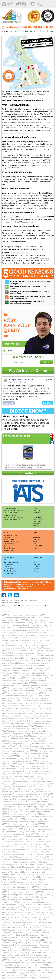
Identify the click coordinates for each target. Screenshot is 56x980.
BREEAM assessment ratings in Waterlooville (28, 685)
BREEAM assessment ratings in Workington (19, 960)
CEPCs (35, 533)
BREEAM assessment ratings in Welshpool (30, 716)
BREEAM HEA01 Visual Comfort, (34, 255)
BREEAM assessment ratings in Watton (36, 690)
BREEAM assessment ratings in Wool (16, 947)
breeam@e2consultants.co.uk (21, 219)
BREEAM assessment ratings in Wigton (25, 853)
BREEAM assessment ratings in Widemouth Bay (21, 847)
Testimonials (38, 521)
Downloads (8, 566)
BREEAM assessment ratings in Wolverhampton (23, 921)
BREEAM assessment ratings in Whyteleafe (19, 839)
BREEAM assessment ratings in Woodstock (31, 945)
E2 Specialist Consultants (22, 379)
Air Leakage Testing (11, 541)
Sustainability (9, 550)
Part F (35, 544)
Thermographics (9, 543)
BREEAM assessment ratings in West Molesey (29, 766)
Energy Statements (10, 548)
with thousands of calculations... (27, 303)
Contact (36, 525)
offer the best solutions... (29, 292)
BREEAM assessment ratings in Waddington (24, 616)
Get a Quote (8, 564)
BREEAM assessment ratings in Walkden (27, 623)
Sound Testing (9, 539)
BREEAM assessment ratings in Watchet (37, 678)
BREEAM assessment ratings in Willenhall (25, 858)
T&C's (35, 562)
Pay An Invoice (9, 558)
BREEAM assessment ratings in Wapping (18, 660)
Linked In (36, 571)
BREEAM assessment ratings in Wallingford (24, 628)
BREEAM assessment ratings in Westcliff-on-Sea (21, 779)
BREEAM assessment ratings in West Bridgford (24, 732)
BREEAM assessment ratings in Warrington (31, 673)
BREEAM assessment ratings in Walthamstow (20, 645)
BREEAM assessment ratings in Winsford (35, 894)
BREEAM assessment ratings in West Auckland (20, 731)
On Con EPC (37, 546)
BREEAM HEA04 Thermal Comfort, (16, 258)
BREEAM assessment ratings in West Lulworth (23, 759)
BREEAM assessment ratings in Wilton (17, 869)
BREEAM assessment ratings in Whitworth (30, 836)
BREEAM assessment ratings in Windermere (25, 885)
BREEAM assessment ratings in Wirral (17, 904)
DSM (35, 548)
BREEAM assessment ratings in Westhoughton (27, 785)
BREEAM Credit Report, (11, 255)
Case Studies (38, 519)
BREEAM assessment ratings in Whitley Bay (23, 825)
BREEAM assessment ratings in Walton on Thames (24, 646)
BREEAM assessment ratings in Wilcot (25, 857)
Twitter (36, 569)
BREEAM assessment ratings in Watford (17, 688)
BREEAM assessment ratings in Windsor (37, 889)
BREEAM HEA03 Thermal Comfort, (16, 260)
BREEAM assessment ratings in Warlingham (23, 666)
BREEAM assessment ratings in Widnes (25, 848)
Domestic (36, 512)
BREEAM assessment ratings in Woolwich (18, 952)
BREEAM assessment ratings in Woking (33, 917)
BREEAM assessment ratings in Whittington (23, 832)
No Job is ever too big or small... (30, 282)
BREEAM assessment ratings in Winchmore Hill (20, 884)
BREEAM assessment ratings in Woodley (24, 941)
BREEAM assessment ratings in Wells (16, 711)
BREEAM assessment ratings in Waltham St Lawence (29, 643)
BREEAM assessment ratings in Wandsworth (28, 653)
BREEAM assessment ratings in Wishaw (34, 907)
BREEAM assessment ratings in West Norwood (20, 768)
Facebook (36, 566)
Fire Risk (36, 539)
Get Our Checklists (10, 571)
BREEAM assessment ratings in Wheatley (24, 802)
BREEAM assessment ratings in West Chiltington (23, 742)
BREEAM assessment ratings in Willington (18, 864)
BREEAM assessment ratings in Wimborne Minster (32, 874)
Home (35, 508)
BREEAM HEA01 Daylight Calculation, (29, 263)
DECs (35, 535)
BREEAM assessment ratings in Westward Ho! (26, 794)
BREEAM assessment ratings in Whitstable (19, 831)
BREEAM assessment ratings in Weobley (30, 728)
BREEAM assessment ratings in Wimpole (18, 877)
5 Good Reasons (9, 560)
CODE (35, 541)
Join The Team (9, 569)
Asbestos (36, 537)
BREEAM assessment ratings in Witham (17, 909)
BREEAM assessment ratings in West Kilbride (30, 756)
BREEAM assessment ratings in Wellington (33, 708)
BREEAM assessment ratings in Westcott (25, 780)
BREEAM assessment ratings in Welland (17, 703)
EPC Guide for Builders (16, 435)
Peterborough (22, 31)
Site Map (36, 564)
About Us (36, 510)
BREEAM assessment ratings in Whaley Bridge (20, 801)
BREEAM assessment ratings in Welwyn (17, 718)
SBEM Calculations (10, 535)
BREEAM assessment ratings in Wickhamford (28, 844)
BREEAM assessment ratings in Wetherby (27, 795)
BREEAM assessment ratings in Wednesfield (31, 700)
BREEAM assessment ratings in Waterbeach (19, 680)
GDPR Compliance (10, 573)
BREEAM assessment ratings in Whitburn (18, 809)
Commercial (37, 515)
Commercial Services (34, 606)
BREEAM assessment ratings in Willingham (30, 862)
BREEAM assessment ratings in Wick (23, 840)
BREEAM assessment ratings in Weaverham (23, 694)
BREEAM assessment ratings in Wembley (24, 723)
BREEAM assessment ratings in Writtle (17, 972)
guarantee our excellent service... (30, 298)
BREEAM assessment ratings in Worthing (26, 965)
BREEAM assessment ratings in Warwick (18, 675)
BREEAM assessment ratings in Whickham (30, 806)
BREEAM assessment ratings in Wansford (18, 655)
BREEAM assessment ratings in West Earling (27, 748)
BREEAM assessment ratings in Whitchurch (34, 811)
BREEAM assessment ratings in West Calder (19, 741)
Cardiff (12, 31)
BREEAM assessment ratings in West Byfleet (29, 738)
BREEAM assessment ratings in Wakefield (27, 622)
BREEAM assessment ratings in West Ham (27, 749)
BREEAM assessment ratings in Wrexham (35, 970)
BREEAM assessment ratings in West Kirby (19, 758)
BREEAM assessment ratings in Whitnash (36, 829)
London (46, 31)
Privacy (36, 560)
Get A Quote (37, 517)
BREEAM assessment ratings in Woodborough (23, 931)
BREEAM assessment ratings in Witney (36, 912)
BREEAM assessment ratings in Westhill (28, 784)
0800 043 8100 (22, 589)
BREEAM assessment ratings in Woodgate (33, 937)
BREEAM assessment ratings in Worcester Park (30, 957)
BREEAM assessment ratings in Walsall (17, 635)
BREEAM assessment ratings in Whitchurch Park (23, 815)
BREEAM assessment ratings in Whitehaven (29, 821)
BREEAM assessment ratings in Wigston (24, 852)
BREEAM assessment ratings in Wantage (36, 658)
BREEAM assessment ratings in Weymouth (31, 799)
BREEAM (7, 537)
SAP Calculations (10, 533)
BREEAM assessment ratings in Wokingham (19, 920)
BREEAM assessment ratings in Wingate (18, 892)
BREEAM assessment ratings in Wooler (38, 950)
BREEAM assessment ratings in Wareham (32, 663)
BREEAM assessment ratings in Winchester (31, 882)
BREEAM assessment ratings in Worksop (23, 961)
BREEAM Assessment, (40, 258)
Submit (46, 362)
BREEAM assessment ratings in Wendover (25, 724)
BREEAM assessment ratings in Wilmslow (34, 867)
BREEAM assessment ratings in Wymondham (31, 977)
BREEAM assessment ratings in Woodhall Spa (20, 940)
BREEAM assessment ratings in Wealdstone (19, 693)
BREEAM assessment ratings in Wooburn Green (31, 927)
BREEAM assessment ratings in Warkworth (19, 665)
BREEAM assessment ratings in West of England (24, 769)
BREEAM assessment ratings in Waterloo (23, 681)
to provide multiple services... (28, 287)
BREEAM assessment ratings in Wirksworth (32, 902)
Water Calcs (8, 546)
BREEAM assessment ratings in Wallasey (23, 627)
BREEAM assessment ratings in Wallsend (30, 632)
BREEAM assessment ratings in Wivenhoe (18, 914)
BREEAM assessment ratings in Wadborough (20, 615)
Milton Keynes (36, 31)
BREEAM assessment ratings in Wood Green (19, 930)
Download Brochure (11, 562)
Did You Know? (38, 558)
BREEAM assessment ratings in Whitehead (19, 824)
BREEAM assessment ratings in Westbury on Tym (30, 776)
